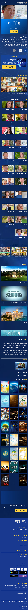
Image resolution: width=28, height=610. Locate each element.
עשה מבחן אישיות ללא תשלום (10, 67)
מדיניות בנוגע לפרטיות (23, 606)
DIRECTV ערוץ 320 (23, 556)
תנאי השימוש (24, 603)
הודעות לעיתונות (23, 543)
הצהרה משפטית (24, 608)
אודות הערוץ (24, 532)
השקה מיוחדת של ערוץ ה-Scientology (19, 529)
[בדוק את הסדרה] (23, 387)
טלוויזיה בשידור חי (20, 535)
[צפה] (5, 401)
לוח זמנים (24, 537)
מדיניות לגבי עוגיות (23, 604)
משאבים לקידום (23, 545)
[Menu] (2, 2)
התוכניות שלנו (22, 550)
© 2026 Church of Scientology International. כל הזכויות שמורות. (15, 601)
